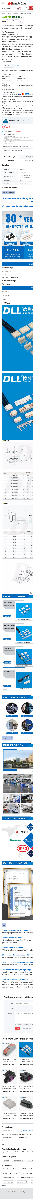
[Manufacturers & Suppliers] (16, 3)
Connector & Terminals (25, 13)
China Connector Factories (10, 1169)
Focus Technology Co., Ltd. (23, 1192)
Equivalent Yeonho (7, 1141)
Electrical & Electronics (12, 13)
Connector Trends (22, 1182)
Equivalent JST (23, 1138)
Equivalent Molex (6, 1138)
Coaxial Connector (18, 1160)
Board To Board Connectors (10, 1134)
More (3, 1185)
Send (17, 1028)
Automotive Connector (25, 1141)
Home (3, 13)
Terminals (6, 1160)
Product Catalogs (28, 1130)
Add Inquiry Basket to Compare (13, 150)
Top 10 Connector (8, 1182)
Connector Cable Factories (10, 1173)
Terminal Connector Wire (10, 1177)
